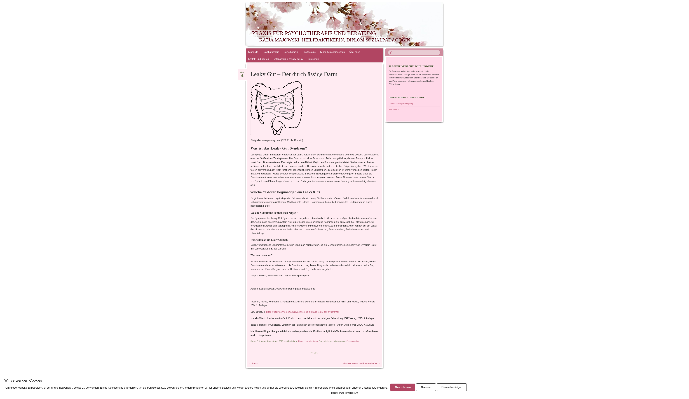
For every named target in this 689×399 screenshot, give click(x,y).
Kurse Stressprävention (332, 52)
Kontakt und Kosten (258, 59)
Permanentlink (352, 341)
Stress (253, 363)
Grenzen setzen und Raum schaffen (361, 363)
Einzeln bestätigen (451, 387)
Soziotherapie (291, 52)
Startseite (253, 52)
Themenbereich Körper (308, 341)
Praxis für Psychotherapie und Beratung (314, 33)
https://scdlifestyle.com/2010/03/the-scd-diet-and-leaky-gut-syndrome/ (302, 312)
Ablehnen (426, 387)
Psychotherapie (271, 52)
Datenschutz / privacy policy (288, 59)
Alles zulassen (403, 387)
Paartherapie (309, 52)
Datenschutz (337, 392)
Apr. (242, 73)
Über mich (354, 52)
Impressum (313, 59)
